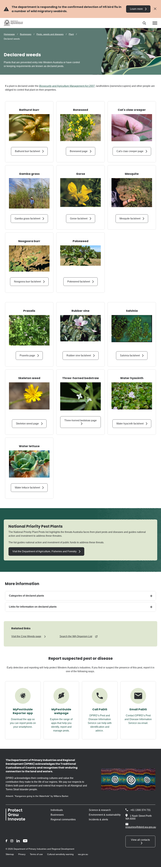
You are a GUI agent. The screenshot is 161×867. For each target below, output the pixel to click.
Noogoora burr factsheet (27, 281)
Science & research (100, 810)
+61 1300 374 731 (140, 810)
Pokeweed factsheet (78, 281)
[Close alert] (155, 9)
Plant (71, 34)
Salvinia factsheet (130, 355)
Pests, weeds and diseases (50, 34)
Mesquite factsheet (129, 218)
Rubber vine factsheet (79, 355)
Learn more (136, 9)
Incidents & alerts (98, 819)
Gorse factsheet (78, 218)
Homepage (9, 34)
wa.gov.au (83, 854)
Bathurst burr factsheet (27, 151)
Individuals (57, 810)
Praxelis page (27, 355)
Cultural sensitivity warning (60, 854)
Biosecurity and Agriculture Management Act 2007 (67, 86)
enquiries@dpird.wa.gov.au (140, 827)
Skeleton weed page (27, 423)
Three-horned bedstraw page (80, 420)
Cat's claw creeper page (130, 151)
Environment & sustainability (105, 814)
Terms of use (36, 854)
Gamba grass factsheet (27, 218)
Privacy (21, 854)
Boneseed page (79, 151)
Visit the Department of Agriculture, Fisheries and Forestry (44, 551)
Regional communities (63, 819)
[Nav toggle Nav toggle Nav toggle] (155, 23)
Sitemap (10, 854)
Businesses (25, 34)
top (154, 862)
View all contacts (140, 839)
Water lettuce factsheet (27, 487)
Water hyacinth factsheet (130, 423)
